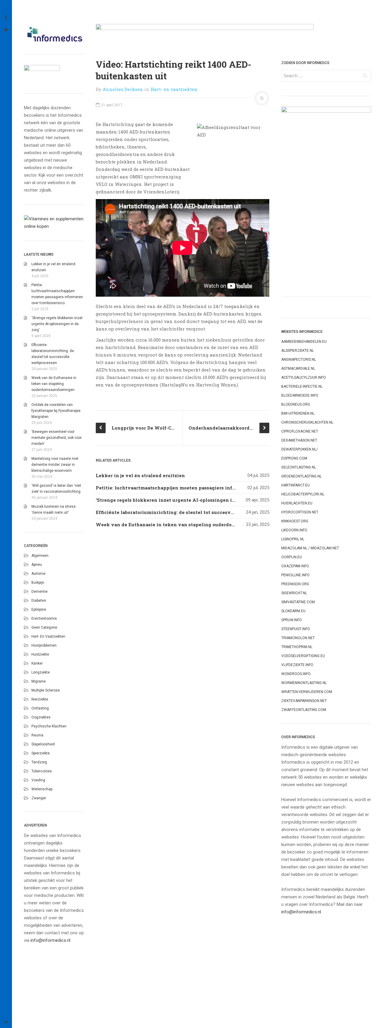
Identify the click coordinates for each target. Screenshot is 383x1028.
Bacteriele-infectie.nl (302, 386)
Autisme (38, 573)
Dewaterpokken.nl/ (299, 449)
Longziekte (40, 672)
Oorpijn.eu (291, 557)
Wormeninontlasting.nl (304, 683)
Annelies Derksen (123, 89)
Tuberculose (41, 771)
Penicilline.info (295, 575)
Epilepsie (38, 609)
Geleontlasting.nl (298, 467)
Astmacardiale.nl (298, 368)
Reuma (37, 735)
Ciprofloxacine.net (299, 431)
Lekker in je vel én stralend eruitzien (140, 475)
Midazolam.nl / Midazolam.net (310, 548)
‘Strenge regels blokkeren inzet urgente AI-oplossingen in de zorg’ (57, 324)
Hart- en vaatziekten (48, 636)
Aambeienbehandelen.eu (304, 341)
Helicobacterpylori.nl (302, 494)
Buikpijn (37, 582)
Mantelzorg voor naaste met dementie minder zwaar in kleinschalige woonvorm (54, 465)
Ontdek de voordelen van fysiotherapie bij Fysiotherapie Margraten (55, 411)
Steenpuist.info (295, 629)
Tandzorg (39, 762)
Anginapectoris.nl (298, 359)
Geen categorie (44, 627)
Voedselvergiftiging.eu (303, 656)
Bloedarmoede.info (299, 395)
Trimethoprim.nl (296, 647)
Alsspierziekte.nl (297, 350)
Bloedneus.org (295, 404)
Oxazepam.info (295, 566)
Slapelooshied (43, 744)
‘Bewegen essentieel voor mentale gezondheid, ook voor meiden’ (56, 438)
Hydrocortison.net (299, 512)
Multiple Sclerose (45, 690)
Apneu (36, 564)
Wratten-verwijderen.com (306, 692)
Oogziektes (41, 717)
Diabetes (38, 600)
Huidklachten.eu (296, 503)
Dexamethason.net (299, 440)
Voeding (38, 780)
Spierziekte (40, 753)
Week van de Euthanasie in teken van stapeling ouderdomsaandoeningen (53, 384)
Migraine (38, 681)
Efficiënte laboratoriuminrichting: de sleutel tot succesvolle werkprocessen (186, 512)
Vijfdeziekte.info (297, 665)
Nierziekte (39, 699)
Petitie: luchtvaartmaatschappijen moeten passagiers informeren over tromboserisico (198, 488)
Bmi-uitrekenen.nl (297, 413)
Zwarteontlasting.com (303, 710)
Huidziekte (40, 654)
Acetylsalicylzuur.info (303, 377)
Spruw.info (291, 620)
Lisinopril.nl (292, 539)
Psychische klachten (48, 726)
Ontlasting (40, 708)
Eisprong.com (294, 458)
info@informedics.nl (50, 940)
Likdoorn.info (294, 530)
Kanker (37, 663)
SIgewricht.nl (294, 593)
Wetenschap (41, 789)
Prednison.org (295, 584)
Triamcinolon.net (298, 638)
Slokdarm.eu (293, 611)
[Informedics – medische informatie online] (54, 34)
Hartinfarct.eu (295, 485)
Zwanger (38, 798)
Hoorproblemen (44, 645)
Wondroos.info (296, 674)
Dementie (39, 591)
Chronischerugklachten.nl (307, 422)
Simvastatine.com (298, 602)
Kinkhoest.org (294, 521)
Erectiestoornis (44, 618)
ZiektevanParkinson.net (304, 701)
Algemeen (39, 556)
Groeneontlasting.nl (301, 476)
